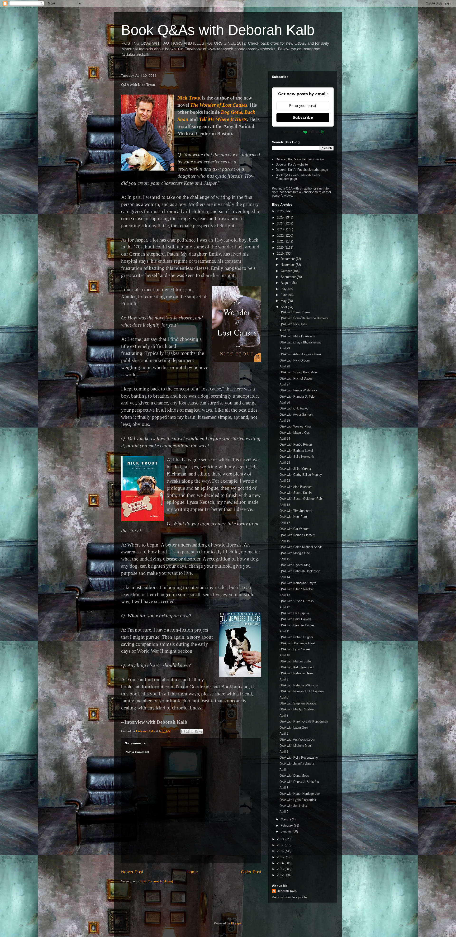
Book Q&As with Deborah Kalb (217, 30)
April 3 (284, 788)
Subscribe (303, 117)
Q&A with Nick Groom (295, 360)
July (284, 289)
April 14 (285, 577)
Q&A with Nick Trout (294, 324)
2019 (281, 253)
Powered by (291, 132)
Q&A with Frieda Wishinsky (298, 390)
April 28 (285, 366)
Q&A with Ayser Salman (296, 414)
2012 (281, 875)
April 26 (285, 402)
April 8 (284, 697)
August (286, 283)
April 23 (285, 462)
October (287, 271)
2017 (281, 845)
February (287, 825)
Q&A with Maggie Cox (295, 432)
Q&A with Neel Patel (294, 516)
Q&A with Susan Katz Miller (299, 372)
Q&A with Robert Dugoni (296, 637)
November (288, 264)
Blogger (236, 923)
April (284, 307)
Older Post (251, 872)
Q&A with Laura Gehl (294, 727)
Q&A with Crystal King (295, 565)
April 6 (284, 733)
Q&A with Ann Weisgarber (297, 739)
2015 (281, 857)
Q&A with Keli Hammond (297, 667)
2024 (281, 223)
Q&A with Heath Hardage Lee (300, 793)
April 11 (285, 631)
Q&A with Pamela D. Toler (297, 396)
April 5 (284, 751)
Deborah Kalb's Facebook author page (302, 169)
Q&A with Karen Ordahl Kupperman (304, 721)
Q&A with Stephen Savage (298, 703)
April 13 (285, 595)
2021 (281, 241)
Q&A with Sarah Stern (295, 312)
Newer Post (132, 872)
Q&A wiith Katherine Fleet (297, 643)
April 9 (284, 679)
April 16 (285, 541)
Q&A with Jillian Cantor (295, 469)
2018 (281, 839)
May (284, 301)
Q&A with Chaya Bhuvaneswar (301, 342)
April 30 (285, 330)
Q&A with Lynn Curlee (295, 649)
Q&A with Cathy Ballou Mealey (301, 474)
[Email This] (182, 731)
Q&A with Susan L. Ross (297, 601)
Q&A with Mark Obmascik (297, 336)
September (289, 277)
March (285, 819)
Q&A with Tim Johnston (296, 511)
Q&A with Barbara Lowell (297, 450)
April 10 (285, 655)
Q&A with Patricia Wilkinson (299, 685)
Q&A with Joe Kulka (293, 806)
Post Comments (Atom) (156, 881)
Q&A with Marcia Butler (296, 661)
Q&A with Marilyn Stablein (297, 709)
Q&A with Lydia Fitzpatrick (298, 800)
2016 (281, 851)
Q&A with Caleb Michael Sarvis (301, 547)
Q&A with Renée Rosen (296, 444)
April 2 (284, 811)
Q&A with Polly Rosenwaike (299, 757)
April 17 (285, 523)
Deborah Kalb (287, 891)
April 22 (285, 480)
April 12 (285, 607)
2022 (281, 235)
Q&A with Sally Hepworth (297, 456)
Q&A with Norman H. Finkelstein (302, 691)
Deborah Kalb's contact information (300, 159)
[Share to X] (192, 731)
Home (192, 872)
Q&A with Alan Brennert (296, 487)
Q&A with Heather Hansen (297, 625)
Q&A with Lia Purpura (294, 613)
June (284, 295)
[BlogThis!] (187, 731)
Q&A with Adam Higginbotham (300, 354)
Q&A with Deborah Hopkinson (300, 571)
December (288, 259)
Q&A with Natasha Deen (296, 673)
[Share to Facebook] (196, 731)
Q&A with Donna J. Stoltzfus (299, 782)
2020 (281, 247)
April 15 (285, 559)
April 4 (284, 769)
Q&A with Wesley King (295, 426)
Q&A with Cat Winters (294, 529)
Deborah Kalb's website (292, 164)
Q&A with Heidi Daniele (295, 619)
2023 (281, 229)
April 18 (285, 505)
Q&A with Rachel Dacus (296, 378)
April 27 (285, 384)
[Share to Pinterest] (201, 731)
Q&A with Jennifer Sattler (297, 764)
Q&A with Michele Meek (296, 745)
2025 (281, 217)
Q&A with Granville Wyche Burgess (304, 318)
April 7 (284, 715)
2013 (281, 869)
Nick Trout (189, 98)
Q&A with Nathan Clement (297, 535)
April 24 (285, 438)
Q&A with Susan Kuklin (296, 493)
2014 (281, 863)
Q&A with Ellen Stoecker (297, 589)
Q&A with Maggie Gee (295, 553)
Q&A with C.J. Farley (294, 408)
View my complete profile (289, 897)
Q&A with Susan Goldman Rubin (302, 498)
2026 (281, 211)
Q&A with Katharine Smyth (298, 583)
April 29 (285, 348)
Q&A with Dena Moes (294, 775)
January (287, 831)
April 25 (285, 420)
